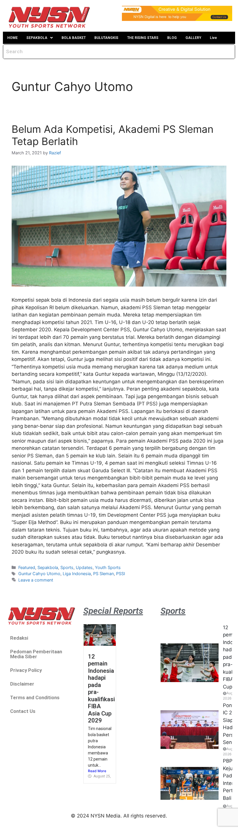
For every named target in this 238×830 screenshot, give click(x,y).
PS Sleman (103, 573)
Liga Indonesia (77, 573)
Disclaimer (22, 684)
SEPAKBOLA (36, 38)
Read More (97, 771)
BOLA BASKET (74, 38)
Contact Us (22, 711)
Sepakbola (47, 567)
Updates (84, 567)
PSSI (120, 573)
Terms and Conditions (34, 697)
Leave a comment (35, 579)
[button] (39, 38)
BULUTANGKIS (106, 38)
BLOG (172, 38)
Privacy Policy (26, 670)
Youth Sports (108, 567)
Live (213, 38)
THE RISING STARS (142, 38)
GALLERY (193, 38)
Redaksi (19, 638)
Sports (66, 567)
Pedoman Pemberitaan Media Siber (36, 654)
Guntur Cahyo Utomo (39, 573)
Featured (26, 567)
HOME (12, 38)
